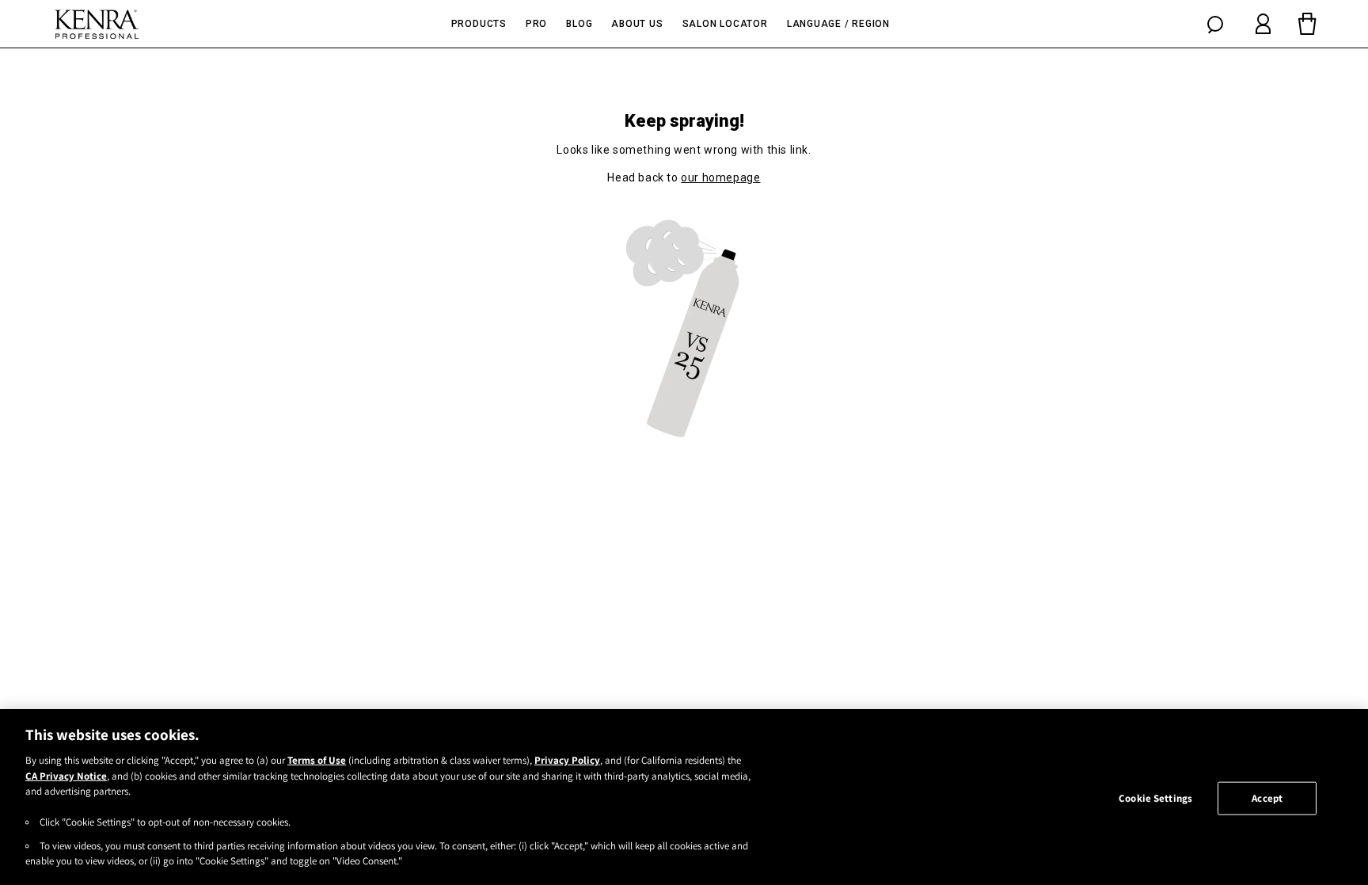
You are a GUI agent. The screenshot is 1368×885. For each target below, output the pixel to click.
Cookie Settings (1155, 798)
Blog (579, 23)
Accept (1267, 798)
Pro (536, 23)
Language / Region (838, 23)
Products (479, 23)
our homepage (720, 177)
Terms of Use (316, 760)
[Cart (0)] (1307, 24)
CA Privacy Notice (66, 776)
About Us (637, 23)
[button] (1215, 24)
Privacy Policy (567, 760)
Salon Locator (725, 23)
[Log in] (1263, 23)
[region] (684, 797)
